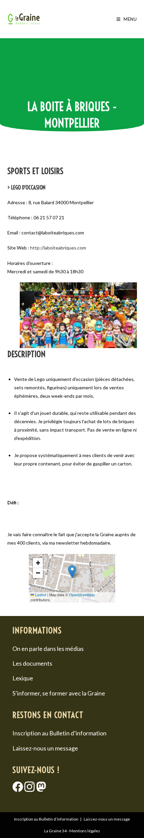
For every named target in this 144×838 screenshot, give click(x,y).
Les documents (32, 663)
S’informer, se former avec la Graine (58, 693)
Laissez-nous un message (45, 748)
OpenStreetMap (82, 594)
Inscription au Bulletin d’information (59, 733)
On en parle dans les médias (48, 648)
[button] (72, 571)
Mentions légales (84, 830)
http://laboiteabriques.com (58, 247)
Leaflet (40, 594)
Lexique (22, 678)
